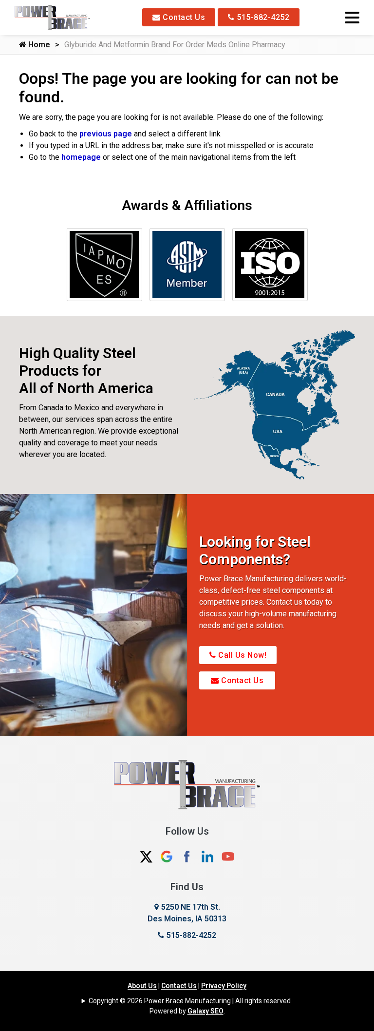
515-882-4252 (262, 17)
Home (38, 44)
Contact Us (183, 17)
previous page (105, 133)
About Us (142, 986)
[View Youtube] (228, 856)
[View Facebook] (187, 856)
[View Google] (166, 856)
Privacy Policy (223, 986)
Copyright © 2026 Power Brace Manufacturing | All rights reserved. (190, 1001)
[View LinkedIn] (207, 856)
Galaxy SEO (205, 1011)
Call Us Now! (241, 655)
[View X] (146, 856)
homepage (81, 157)
